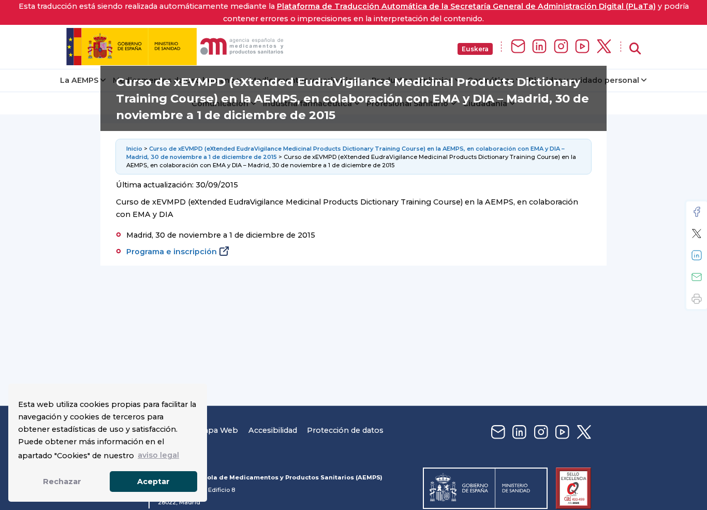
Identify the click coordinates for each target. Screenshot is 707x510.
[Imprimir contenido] (696, 298)
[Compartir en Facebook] (696, 211)
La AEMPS (79, 80)
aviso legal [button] (158, 455)
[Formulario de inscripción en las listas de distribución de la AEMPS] (518, 47)
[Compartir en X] (696, 233)
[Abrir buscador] (635, 49)
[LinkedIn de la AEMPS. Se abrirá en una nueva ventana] (539, 47)
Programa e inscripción (171, 251)
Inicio (135, 148)
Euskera (475, 49)
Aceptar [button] (153, 481)
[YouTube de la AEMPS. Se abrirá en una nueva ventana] (582, 47)
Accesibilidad (272, 430)
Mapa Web (217, 430)
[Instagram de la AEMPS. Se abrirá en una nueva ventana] (561, 47)
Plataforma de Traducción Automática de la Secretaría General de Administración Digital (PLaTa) (466, 6)
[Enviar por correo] (696, 277)
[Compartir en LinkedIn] (696, 255)
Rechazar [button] (62, 481)
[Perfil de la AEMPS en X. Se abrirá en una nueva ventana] (604, 47)
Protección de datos (345, 430)
